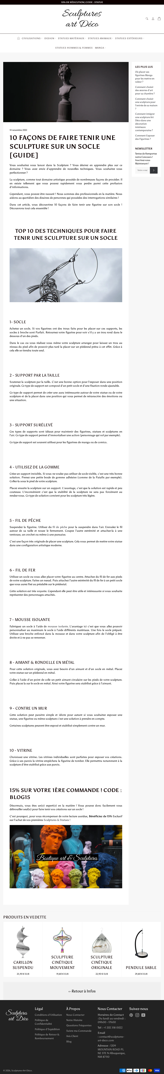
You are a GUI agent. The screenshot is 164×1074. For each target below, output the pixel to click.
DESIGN (49, 38)
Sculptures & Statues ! (57, 820)
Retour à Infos (84, 991)
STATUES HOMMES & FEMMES (74, 47)
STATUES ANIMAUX (99, 38)
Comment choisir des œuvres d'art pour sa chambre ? (145, 90)
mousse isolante (58, 626)
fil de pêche (60, 527)
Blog (68, 1041)
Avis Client (72, 1036)
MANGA (99, 47)
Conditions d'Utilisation (48, 1014)
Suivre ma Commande (78, 1030)
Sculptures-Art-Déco (21, 1070)
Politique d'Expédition (47, 1029)
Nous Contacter (75, 1014)
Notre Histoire (74, 1020)
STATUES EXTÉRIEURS (129, 38)
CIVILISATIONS (31, 38)
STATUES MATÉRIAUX (71, 38)
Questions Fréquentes (78, 1025)
